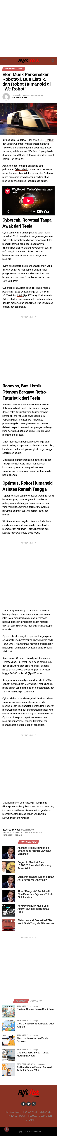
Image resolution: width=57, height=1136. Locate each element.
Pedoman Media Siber (40, 1116)
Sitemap (30, 1120)
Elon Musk (28, 830)
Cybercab (20, 169)
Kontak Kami (30, 1112)
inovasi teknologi (13, 833)
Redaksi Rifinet (21, 97)
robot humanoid (34, 833)
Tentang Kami (12, 1112)
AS (18, 295)
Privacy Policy (17, 1116)
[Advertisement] (28, 28)
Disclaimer (46, 1112)
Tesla (48, 140)
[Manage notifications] (6, 1129)
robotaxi (8, 835)
